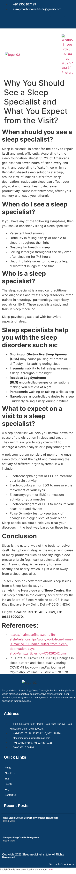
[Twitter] (34, 20)
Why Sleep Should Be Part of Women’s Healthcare (30, 817)
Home (8, 767)
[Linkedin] (46, 20)
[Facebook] (22, 20)
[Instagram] (57, 20)
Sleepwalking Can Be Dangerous (21, 837)
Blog (7, 778)
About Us (9, 773)
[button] (37, 52)
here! (50, 869)
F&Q (7, 789)
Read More (9, 820)
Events (8, 784)
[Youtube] (69, 20)
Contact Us (10, 795)
